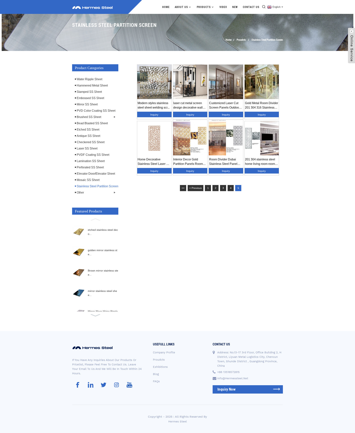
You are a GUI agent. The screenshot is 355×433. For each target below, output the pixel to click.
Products (204, 7)
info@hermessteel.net (232, 378)
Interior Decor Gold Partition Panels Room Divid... (188, 162)
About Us (181, 7)
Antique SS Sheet (88, 135)
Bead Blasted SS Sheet (92, 123)
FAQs (156, 381)
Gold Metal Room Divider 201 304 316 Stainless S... (261, 105)
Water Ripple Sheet (89, 79)
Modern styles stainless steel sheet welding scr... (154, 105)
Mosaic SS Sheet (88, 179)
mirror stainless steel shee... (102, 293)
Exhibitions (160, 367)
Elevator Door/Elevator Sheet (96, 173)
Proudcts (241, 39)
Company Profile (164, 352)
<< (183, 187)
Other (80, 192)
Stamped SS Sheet (89, 91)
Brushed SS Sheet (89, 117)
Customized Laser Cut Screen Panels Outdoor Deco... (224, 105)
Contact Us (251, 7)
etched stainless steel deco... (103, 231)
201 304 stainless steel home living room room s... (260, 162)
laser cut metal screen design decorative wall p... (188, 105)
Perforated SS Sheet (90, 167)
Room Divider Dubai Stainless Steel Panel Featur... (223, 162)
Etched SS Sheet (88, 129)
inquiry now (226, 389)
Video (223, 7)
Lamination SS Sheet (91, 161)
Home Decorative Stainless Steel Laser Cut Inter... (154, 162)
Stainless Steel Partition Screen (267, 39)
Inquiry (154, 114)
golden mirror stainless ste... (102, 252)
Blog (156, 374)
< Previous (195, 187)
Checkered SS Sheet (90, 142)
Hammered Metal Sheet (92, 85)
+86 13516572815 (228, 372)
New (235, 7)
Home (166, 7)
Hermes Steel (177, 421)
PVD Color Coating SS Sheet (96, 110)
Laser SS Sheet (87, 148)
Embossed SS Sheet (90, 98)
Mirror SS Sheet (87, 104)
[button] (95, 219)
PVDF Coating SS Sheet (93, 154)
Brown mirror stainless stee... (103, 272)
